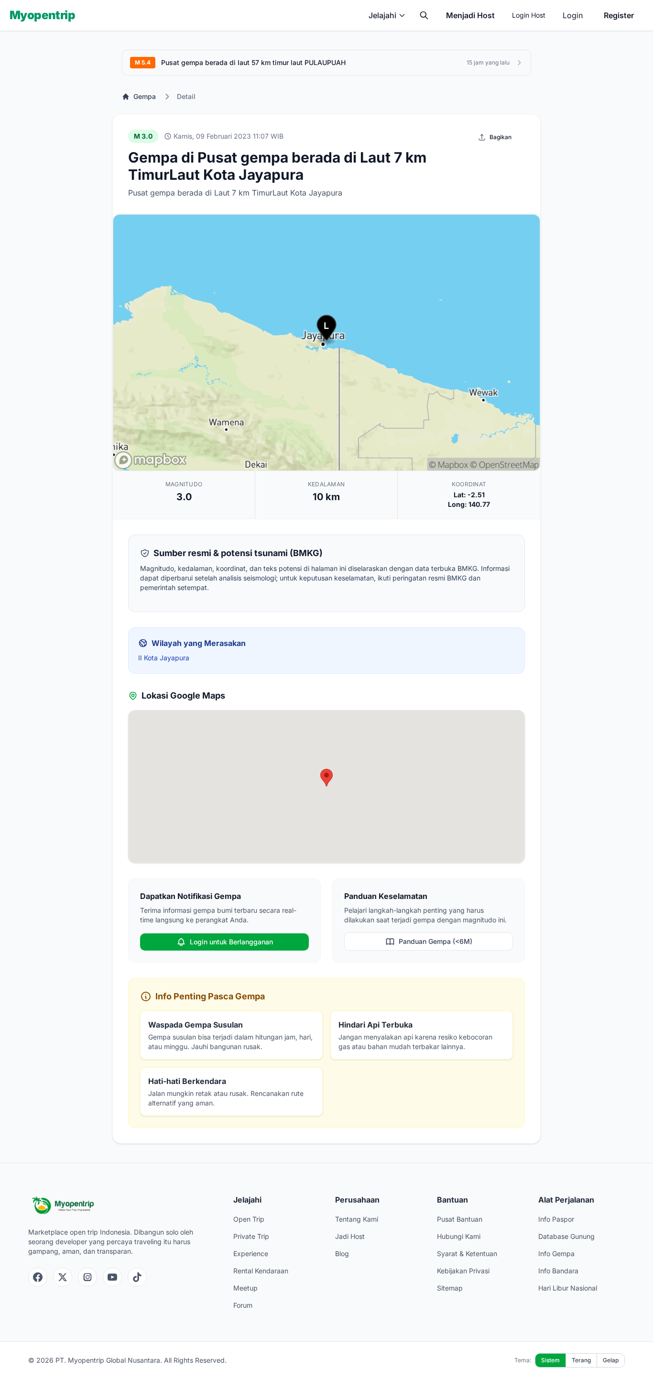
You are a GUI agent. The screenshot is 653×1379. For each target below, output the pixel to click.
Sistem (550, 1360)
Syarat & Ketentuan (467, 1253)
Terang (581, 1360)
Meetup (245, 1288)
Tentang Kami (356, 1219)
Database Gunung (566, 1236)
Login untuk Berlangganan (231, 942)
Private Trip (251, 1236)
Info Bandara (558, 1271)
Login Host (528, 15)
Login (573, 15)
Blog (342, 1253)
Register (619, 15)
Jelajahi (382, 15)
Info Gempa (556, 1253)
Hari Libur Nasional (567, 1288)
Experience (250, 1253)
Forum (242, 1305)
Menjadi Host (470, 15)
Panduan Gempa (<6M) (435, 941)
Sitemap (450, 1288)
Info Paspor (556, 1219)
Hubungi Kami (458, 1236)
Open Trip (248, 1219)
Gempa (144, 96)
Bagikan (501, 137)
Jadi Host (350, 1236)
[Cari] (424, 15)
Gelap (611, 1360)
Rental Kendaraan (260, 1271)
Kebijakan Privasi (463, 1271)
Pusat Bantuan (459, 1219)
